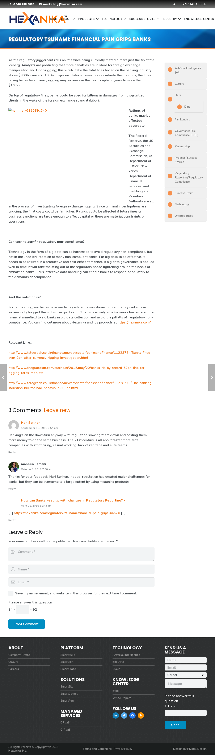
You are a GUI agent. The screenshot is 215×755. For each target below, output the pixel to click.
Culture (179, 84)
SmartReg (67, 701)
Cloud (116, 669)
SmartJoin (66, 662)
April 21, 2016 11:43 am (36, 506)
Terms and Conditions (97, 749)
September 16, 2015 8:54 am (39, 428)
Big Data (118, 662)
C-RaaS (65, 730)
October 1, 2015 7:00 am (36, 469)
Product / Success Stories (186, 160)
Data (178, 95)
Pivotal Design (197, 749)
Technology (182, 204)
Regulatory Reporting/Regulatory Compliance (189, 178)
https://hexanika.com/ (134, 322)
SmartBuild (67, 655)
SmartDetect (68, 694)
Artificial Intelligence (126, 655)
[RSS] (141, 715)
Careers (13, 669)
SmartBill (66, 687)
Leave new (57, 410)
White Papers (122, 698)
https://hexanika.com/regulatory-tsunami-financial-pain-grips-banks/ (67, 513)
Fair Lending (182, 119)
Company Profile (19, 655)
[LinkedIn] (116, 715)
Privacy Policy (123, 749)
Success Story (184, 193)
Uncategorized (184, 216)
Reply (12, 452)
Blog (116, 691)
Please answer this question (30, 602)
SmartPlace (68, 669)
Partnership (182, 146)
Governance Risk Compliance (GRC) (186, 133)
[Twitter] (124, 715)
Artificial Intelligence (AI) (188, 70)
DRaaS (65, 723)
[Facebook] (132, 715)
